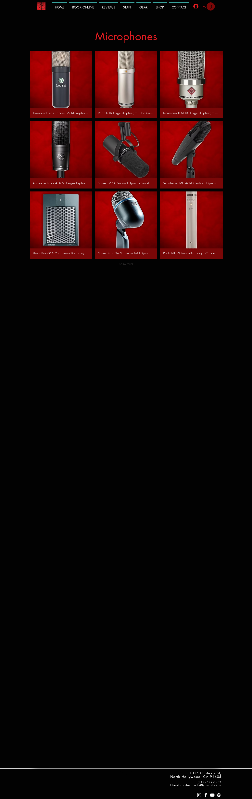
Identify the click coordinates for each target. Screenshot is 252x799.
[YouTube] (212, 795)
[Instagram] (199, 795)
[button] (211, 6)
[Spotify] (218, 795)
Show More (126, 263)
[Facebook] (205, 795)
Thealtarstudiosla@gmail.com (195, 785)
